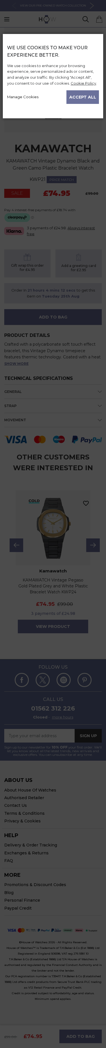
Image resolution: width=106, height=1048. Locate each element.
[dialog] (53, 541)
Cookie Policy (83, 83)
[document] (53, 74)
